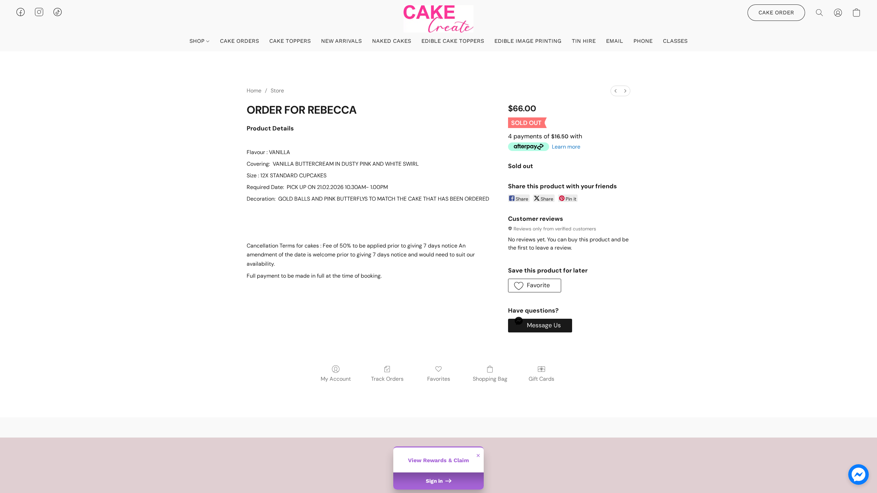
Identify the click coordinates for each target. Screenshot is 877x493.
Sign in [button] (435, 481)
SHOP (197, 41)
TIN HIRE (584, 41)
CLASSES (675, 41)
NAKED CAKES (391, 41)
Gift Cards (541, 378)
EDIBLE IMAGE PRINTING (527, 41)
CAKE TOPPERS (290, 41)
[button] (438, 19)
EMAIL (614, 41)
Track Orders (387, 378)
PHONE (643, 41)
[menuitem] (615, 91)
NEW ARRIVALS (341, 41)
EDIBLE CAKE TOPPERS (452, 41)
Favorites (438, 378)
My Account (336, 378)
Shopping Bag (490, 378)
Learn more (566, 146)
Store (277, 90)
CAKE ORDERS (239, 41)
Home (254, 90)
